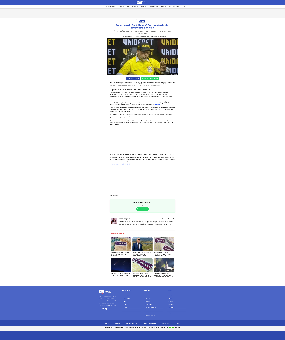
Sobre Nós (106, 323)
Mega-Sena (171, 304)
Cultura (125, 301)
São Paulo (135, 6)
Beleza (125, 313)
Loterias (143, 6)
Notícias (133, 19)
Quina (170, 298)
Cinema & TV (127, 298)
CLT (170, 6)
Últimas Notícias (111, 6)
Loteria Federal (172, 310)
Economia (121, 6)
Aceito (171, 327)
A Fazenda (126, 310)
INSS (128, 6)
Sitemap (178, 323)
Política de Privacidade (150, 323)
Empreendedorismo (150, 315)
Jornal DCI (124, 19)
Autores (117, 323)
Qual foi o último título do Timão (120, 164)
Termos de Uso (165, 323)
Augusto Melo (158, 104)
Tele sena (171, 307)
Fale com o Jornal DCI (131, 323)
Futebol (125, 304)
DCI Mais (129, 19)
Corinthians (115, 195)
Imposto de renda (150, 310)
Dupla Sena (171, 313)
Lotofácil (171, 301)
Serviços (163, 6)
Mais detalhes (178, 327)
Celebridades (127, 296)
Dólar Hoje (148, 298)
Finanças (176, 6)
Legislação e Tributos (151, 307)
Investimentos (154, 6)
